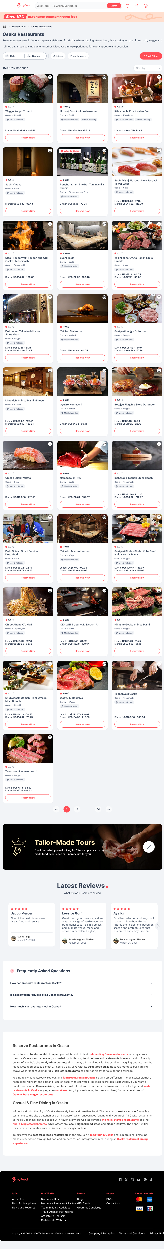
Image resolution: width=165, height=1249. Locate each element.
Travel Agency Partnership (54, 1211)
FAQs (109, 1199)
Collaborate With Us (53, 1220)
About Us (18, 1199)
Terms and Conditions (132, 1233)
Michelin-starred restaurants (120, 1119)
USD (78, 1233)
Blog (80, 1199)
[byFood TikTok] (151, 1180)
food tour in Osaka (101, 1134)
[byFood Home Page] (24, 7)
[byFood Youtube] (139, 1180)
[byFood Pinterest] (145, 1180)
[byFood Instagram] (132, 1180)
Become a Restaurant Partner (54, 1203)
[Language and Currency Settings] (128, 6)
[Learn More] (149, 847)
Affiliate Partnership (53, 1215)
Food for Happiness (22, 1203)
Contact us (113, 1203)
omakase (61, 1090)
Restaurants (19, 26)
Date (12, 56)
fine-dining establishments (30, 1123)
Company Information (101, 1233)
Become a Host (50, 1199)
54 (98, 809)
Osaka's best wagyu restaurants (33, 1094)
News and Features (22, 1207)
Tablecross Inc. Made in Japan (54, 1233)
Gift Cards (83, 1203)
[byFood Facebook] (120, 1180)
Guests (36, 56)
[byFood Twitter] (126, 1180)
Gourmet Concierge (87, 1207)
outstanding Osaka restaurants (108, 1054)
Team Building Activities (54, 1207)
